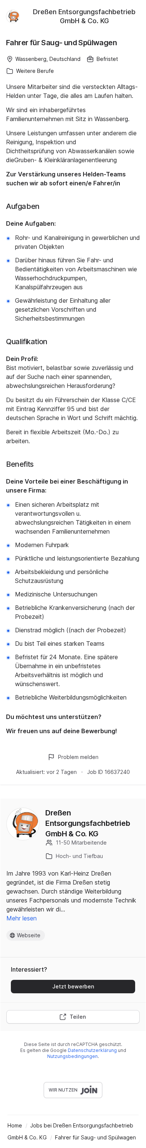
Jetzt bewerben (73, 986)
